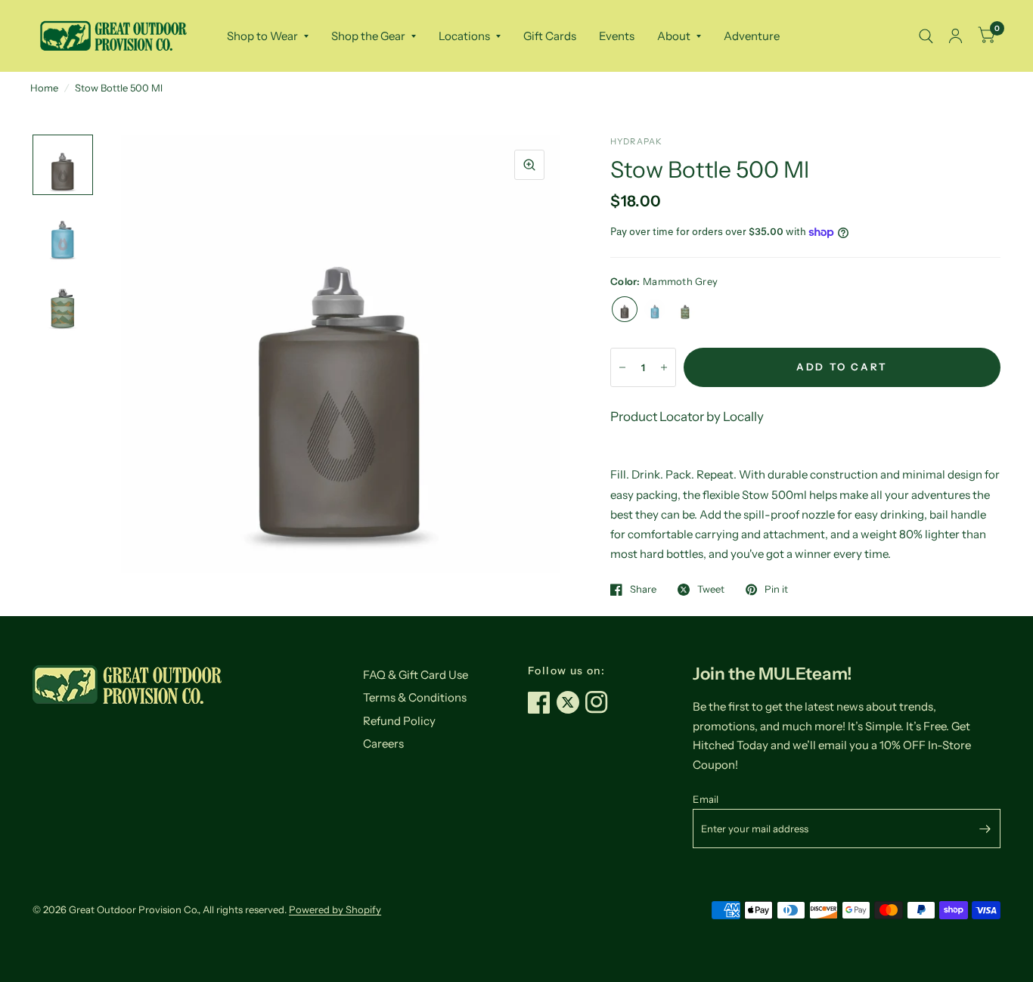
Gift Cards (549, 36)
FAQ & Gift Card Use (415, 675)
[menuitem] (268, 36)
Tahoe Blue (655, 309)
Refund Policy (399, 721)
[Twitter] (571, 702)
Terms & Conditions (415, 697)
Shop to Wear (262, 36)
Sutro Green (685, 309)
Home (44, 88)
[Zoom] (529, 165)
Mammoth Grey (624, 309)
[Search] (926, 36)
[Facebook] (542, 702)
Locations (464, 36)
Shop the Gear (368, 36)
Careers (383, 743)
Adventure (752, 36)
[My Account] (955, 36)
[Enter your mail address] (985, 828)
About (673, 36)
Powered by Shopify (335, 909)
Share (643, 590)
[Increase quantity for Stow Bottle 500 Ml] (664, 367)
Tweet (710, 590)
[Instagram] (599, 702)
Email (705, 799)
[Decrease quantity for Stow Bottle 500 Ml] (622, 367)
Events (616, 36)
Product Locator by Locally (687, 416)
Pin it (776, 590)
